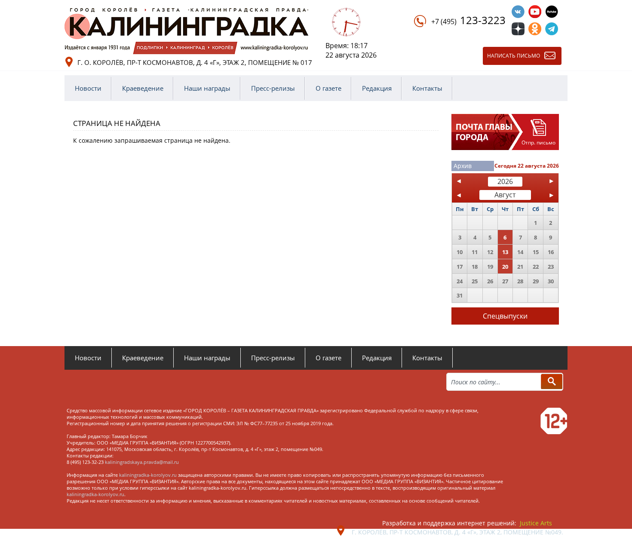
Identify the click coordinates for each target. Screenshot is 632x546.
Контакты (427, 88)
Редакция (377, 88)
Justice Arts (536, 523)
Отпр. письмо (538, 142)
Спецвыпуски (505, 316)
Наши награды (207, 88)
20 (505, 266)
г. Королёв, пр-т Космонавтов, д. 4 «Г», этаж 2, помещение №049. (457, 532)
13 (505, 252)
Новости (88, 88)
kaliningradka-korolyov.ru (148, 475)
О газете (328, 88)
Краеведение (142, 88)
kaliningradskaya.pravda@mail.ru (142, 462)
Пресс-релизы (273, 88)
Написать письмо (513, 55)
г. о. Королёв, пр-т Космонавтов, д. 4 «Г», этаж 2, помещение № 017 (194, 62)
